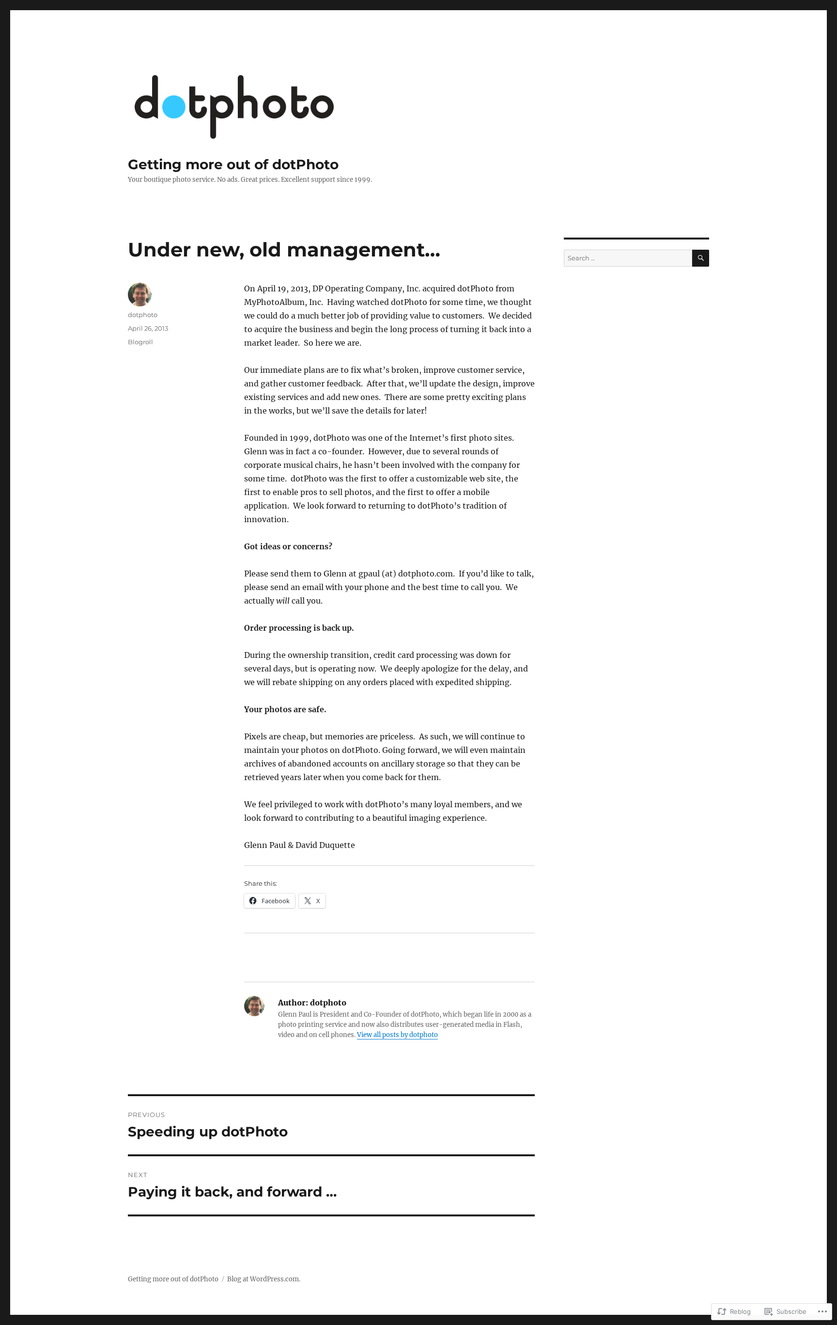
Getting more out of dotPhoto (233, 164)
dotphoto (142, 315)
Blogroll (140, 342)
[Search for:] (628, 258)
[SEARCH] (700, 258)
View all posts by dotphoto (397, 1035)
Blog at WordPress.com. (263, 1279)
